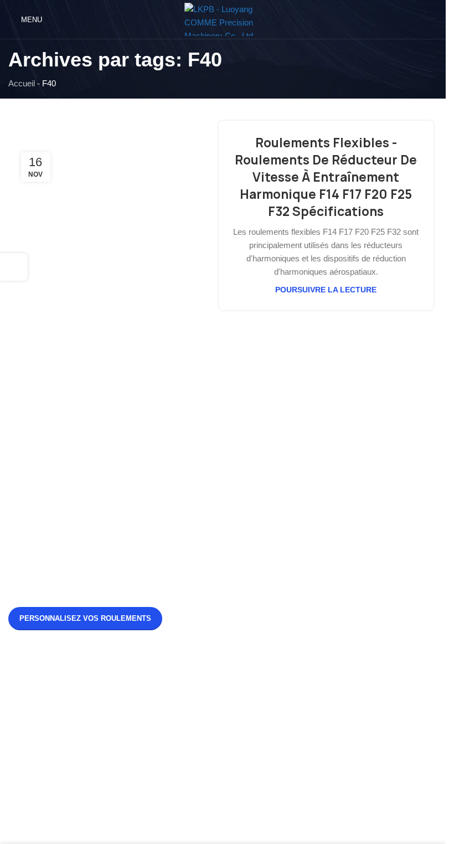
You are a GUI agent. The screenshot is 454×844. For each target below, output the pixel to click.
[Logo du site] (223, 18)
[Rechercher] (433, 19)
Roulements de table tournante (212, 727)
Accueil (21, 83)
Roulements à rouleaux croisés (213, 707)
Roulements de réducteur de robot (218, 767)
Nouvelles (26, 687)
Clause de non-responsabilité (60, 747)
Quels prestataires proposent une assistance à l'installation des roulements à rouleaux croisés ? (356, 485)
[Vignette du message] (251, 487)
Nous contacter (36, 727)
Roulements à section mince (208, 747)
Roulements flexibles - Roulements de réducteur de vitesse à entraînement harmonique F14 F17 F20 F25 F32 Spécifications (326, 177)
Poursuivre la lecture (325, 290)
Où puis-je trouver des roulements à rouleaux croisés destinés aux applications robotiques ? (356, 541)
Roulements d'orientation (201, 687)
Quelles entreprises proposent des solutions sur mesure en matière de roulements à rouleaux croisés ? (358, 598)
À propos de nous (40, 707)
